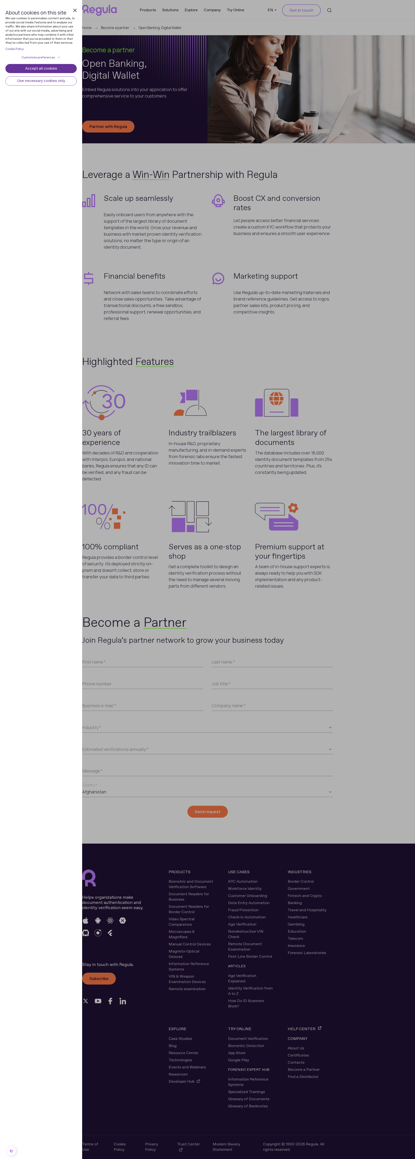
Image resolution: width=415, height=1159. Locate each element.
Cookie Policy (14, 49)
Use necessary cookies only (41, 80)
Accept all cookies (41, 68)
